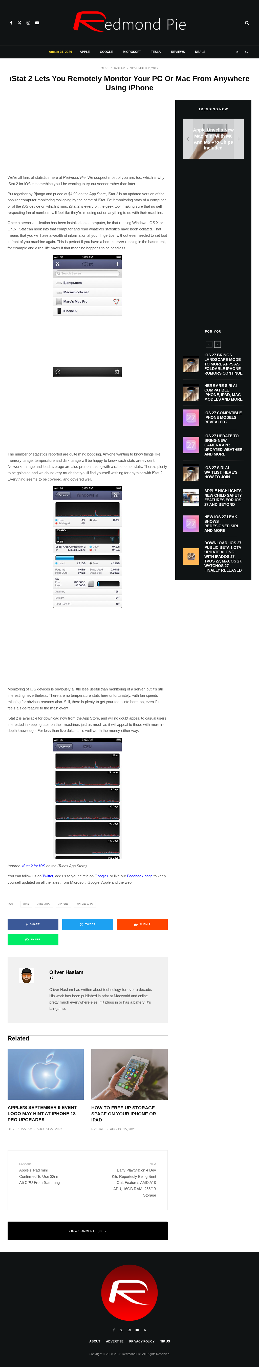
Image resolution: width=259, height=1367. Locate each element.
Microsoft (132, 52)
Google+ (102, 876)
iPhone (64, 904)
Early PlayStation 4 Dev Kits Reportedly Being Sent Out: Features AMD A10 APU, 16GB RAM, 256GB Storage (134, 1179)
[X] (19, 23)
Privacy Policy (142, 1341)
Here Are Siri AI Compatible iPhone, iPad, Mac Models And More (223, 392)
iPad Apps (44, 904)
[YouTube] (37, 23)
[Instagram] (28, 23)
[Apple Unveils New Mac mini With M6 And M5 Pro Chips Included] (213, 139)
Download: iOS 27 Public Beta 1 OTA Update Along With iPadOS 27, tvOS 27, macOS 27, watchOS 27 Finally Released (223, 556)
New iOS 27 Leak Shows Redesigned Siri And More (221, 524)
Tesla (156, 52)
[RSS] (237, 52)
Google (106, 52)
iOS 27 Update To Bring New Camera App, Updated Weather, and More (224, 445)
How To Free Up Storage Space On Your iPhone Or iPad (123, 1113)
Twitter (47, 876)
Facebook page (140, 876)
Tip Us (165, 1341)
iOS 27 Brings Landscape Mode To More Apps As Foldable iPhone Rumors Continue (223, 364)
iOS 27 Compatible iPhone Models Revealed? (223, 417)
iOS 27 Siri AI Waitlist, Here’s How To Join (221, 472)
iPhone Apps (85, 904)
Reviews (178, 52)
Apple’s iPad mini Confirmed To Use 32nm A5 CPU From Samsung (39, 1173)
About (94, 1341)
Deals (200, 52)
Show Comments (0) (85, 1230)
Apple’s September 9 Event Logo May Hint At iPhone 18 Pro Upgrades (42, 1113)
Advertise (114, 1341)
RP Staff (98, 1129)
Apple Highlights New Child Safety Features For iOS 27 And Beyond (223, 498)
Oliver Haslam (113, 68)
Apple (85, 52)
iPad (26, 904)
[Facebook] (11, 23)
